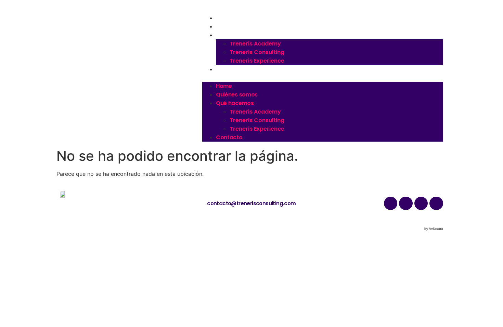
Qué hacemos (235, 35)
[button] (322, 78)
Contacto (230, 69)
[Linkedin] (406, 203)
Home (224, 18)
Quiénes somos (237, 26)
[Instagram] (391, 203)
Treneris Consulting (257, 52)
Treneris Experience (257, 61)
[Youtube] (421, 203)
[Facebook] (436, 203)
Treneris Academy (255, 44)
